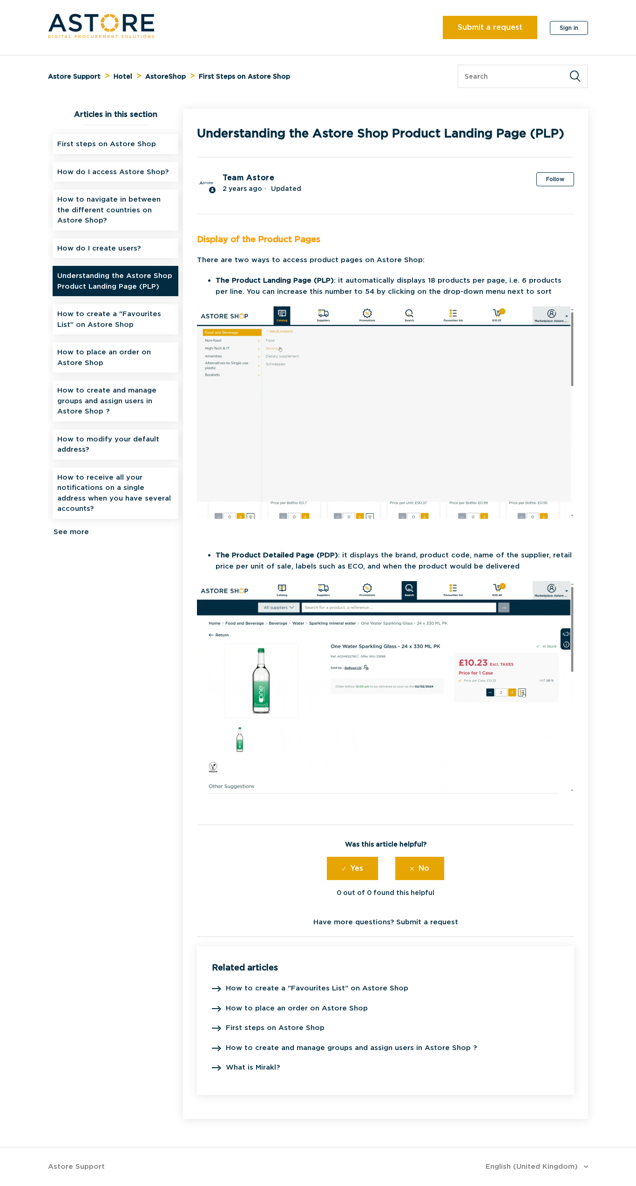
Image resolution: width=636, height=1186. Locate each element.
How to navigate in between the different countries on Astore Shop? (109, 209)
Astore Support (74, 76)
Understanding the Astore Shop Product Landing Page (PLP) (114, 281)
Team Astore (249, 177)
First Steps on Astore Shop (244, 76)
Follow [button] (555, 179)
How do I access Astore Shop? (113, 172)
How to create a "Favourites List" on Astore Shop (109, 319)
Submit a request (490, 27)
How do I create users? (99, 248)
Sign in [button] (569, 27)
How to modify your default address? (108, 444)
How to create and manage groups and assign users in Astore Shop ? (106, 400)
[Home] (101, 36)
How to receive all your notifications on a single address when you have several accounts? (114, 493)
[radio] (352, 868)
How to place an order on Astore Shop (104, 357)
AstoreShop (165, 76)
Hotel (123, 76)
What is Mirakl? (253, 1067)
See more (71, 532)
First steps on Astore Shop (106, 144)
